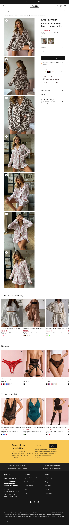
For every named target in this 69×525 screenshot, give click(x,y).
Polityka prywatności (51, 478)
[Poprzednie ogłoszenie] (2, 2)
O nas (26, 493)
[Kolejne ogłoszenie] (67, 2)
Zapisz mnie (53, 445)
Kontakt (47, 489)
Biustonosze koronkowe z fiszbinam (37, 15)
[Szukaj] (64, 11)
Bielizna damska (13, 15)
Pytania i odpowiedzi (30, 478)
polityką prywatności (49, 453)
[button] (3, 6)
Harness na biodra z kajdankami (33, 379)
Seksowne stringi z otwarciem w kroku (11, 379)
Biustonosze (22, 15)
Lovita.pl (10, 521)
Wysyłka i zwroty (50, 482)
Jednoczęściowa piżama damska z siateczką (11, 427)
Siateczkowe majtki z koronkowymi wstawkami (56, 379)
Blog (25, 489)
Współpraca (48, 493)
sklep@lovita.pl (14, 491)
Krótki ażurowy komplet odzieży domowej (11, 329)
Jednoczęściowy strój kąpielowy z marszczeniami (33, 427)
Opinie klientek (28, 485)
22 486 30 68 (11, 494)
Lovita (6, 15)
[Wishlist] (61, 6)
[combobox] (34, 11)
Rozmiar (43, 47)
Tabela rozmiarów (59, 48)
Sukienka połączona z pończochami (56, 427)
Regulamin (48, 485)
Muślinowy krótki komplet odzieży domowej (56, 329)
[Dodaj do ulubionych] (21, 301)
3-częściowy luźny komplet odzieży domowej (34, 329)
